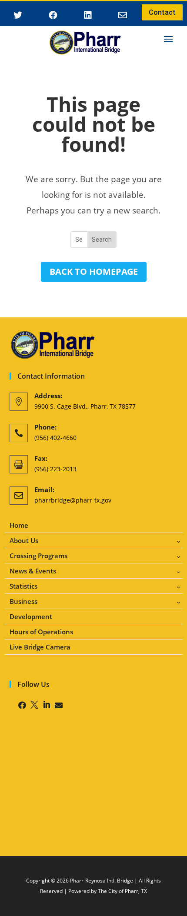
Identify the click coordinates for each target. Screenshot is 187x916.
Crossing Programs (38, 556)
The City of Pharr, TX (122, 891)
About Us (24, 540)
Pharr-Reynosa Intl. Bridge (101, 880)
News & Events (33, 571)
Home (19, 525)
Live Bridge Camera (40, 647)
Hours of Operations (41, 632)
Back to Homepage (94, 271)
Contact (162, 12)
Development (31, 617)
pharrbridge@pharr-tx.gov (72, 500)
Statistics (23, 586)
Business (23, 601)
